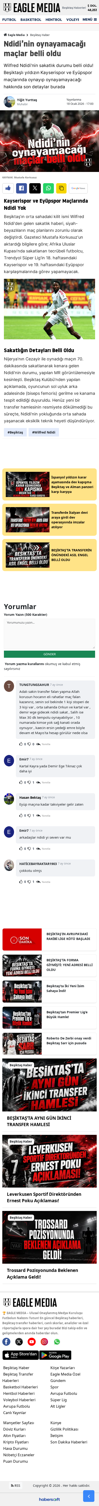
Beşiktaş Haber (40, 35)
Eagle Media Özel (65, 1374)
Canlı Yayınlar (14, 1412)
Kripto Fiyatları (16, 1442)
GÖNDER (50, 654)
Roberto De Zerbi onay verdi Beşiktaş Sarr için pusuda (69, 1040)
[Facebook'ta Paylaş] (21, 188)
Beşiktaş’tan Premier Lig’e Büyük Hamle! (67, 1014)
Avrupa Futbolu (16, 1406)
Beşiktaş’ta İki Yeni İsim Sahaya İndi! (65, 988)
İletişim (56, 1435)
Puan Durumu (15, 1461)
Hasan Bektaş (30, 797)
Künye (55, 1422)
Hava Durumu (15, 1448)
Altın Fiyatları (14, 1435)
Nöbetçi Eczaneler (19, 1454)
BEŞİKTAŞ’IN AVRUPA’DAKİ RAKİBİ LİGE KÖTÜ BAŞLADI (68, 936)
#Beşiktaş (15, 432)
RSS (17, 1485)
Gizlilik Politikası (64, 1429)
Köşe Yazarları (62, 1367)
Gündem (58, 1380)
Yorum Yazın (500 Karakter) (25, 614)
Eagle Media (16, 35)
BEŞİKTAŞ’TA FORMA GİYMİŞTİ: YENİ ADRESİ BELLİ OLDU (70, 965)
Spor (54, 1387)
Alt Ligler (58, 1406)
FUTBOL (9, 19)
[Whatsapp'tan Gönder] (48, 188)
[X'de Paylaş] (35, 188)
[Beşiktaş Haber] (49, 1084)
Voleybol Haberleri (19, 1399)
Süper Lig (58, 1399)
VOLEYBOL (75, 19)
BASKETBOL (30, 19)
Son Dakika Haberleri (68, 1442)
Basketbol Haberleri (20, 1387)
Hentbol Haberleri (19, 1393)
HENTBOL (54, 19)
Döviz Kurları (14, 1429)
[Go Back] (88, 1496)
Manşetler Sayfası (18, 1422)
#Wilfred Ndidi (43, 432)
